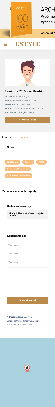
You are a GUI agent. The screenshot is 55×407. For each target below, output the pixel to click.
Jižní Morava (12, 162)
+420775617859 (22, 104)
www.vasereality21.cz (33, 108)
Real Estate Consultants (18, 175)
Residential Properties (17, 169)
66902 (41, 162)
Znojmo (28, 162)
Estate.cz (5, 137)
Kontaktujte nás (27, 119)
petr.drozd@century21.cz (23, 100)
